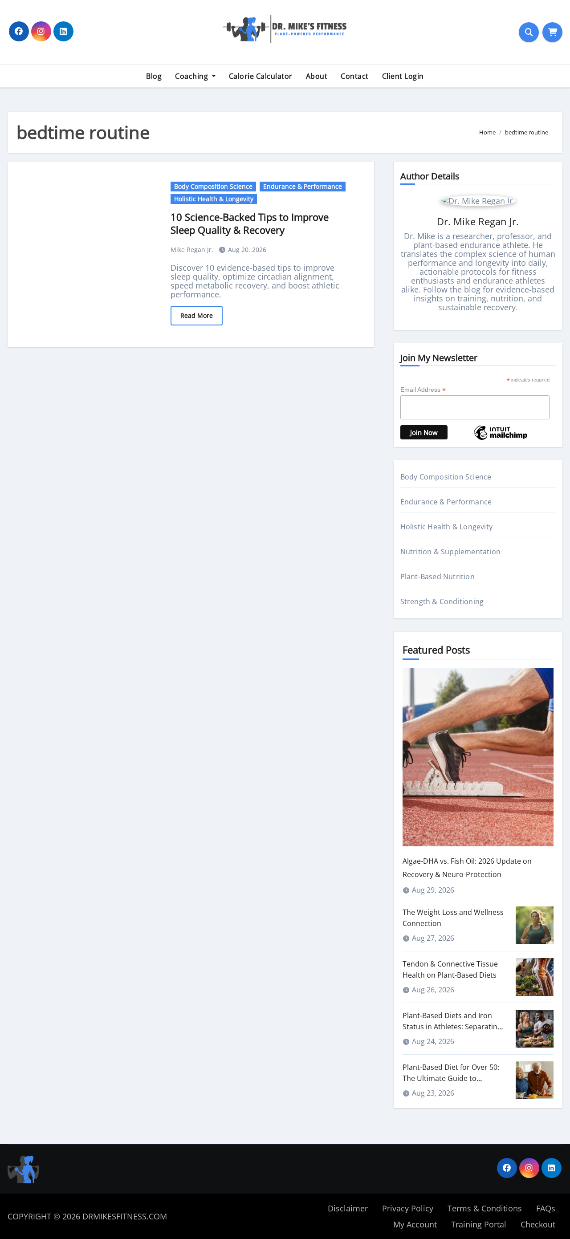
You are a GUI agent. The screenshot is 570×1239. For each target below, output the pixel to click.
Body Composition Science (213, 186)
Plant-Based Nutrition (437, 576)
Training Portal (478, 1224)
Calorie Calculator (261, 76)
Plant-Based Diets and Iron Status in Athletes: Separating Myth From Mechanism (452, 1027)
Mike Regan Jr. (193, 249)
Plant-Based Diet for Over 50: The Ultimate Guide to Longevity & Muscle (451, 1078)
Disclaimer (348, 1208)
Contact (355, 76)
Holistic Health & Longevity (213, 199)
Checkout (538, 1224)
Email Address (423, 390)
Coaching (192, 76)
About (317, 76)
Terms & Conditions (485, 1208)
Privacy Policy (407, 1208)
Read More (196, 315)
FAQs (545, 1208)
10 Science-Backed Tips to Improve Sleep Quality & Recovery (250, 223)
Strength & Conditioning (442, 601)
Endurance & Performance (302, 186)
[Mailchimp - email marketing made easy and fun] (501, 439)
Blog (154, 76)
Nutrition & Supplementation (450, 552)
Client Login (403, 76)
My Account (415, 1224)
